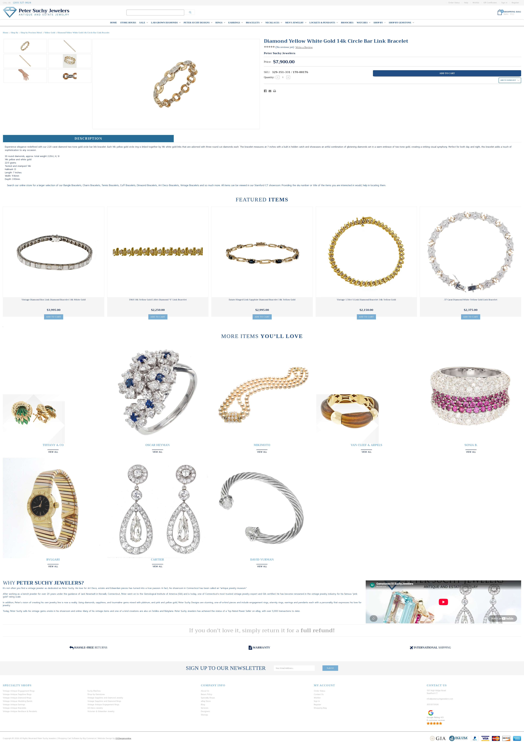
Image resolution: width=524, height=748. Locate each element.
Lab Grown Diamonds (164, 22)
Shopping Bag (320, 708)
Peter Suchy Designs (197, 22)
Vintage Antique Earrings (14, 704)
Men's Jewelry (294, 22)
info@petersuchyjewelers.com (440, 699)
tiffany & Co (53, 445)
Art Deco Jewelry (95, 708)
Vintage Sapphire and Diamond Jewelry (105, 697)
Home (113, 22)
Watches (362, 22)
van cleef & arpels (366, 445)
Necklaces (272, 22)
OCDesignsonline (123, 738)
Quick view (54, 252)
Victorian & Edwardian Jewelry (100, 711)
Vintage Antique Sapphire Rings (17, 694)
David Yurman (262, 559)
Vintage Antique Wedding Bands (17, 701)
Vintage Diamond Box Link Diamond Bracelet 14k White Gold (54, 300)
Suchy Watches (94, 691)
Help (466, 2)
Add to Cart (53, 317)
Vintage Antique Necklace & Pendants (20, 711)
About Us (205, 691)
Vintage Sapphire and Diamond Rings (104, 701)
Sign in (504, 2)
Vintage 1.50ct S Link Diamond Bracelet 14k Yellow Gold (366, 300)
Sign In (317, 701)
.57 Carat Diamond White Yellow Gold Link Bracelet (470, 300)
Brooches (347, 22)
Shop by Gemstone (400, 22)
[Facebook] (265, 91)
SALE (142, 22)
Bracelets (253, 22)
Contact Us (319, 694)
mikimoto (262, 445)
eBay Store (206, 701)
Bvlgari (53, 559)
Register (515, 2)
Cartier (157, 559)
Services (204, 708)
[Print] (274, 91)
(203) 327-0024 (22, 3)
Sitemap (204, 715)
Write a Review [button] (304, 47)
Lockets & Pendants (322, 22)
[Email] (270, 91)
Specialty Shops (208, 697)
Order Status (454, 2)
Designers (205, 711)
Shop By (378, 22)
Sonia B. (471, 445)
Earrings (234, 22)
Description (88, 138)
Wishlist (476, 2)
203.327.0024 (432, 704)
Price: (267, 62)
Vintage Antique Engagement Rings (19, 691)
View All (53, 451)
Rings (218, 22)
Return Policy (206, 694)
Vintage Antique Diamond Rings (17, 697)
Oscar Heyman (157, 445)
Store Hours (128, 22)
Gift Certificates (490, 2)
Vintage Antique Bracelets (14, 708)
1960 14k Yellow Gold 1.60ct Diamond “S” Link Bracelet (158, 300)
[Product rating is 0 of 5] (269, 47)
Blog (203, 704)
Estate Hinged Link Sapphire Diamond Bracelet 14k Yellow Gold (262, 300)
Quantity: (269, 77)
